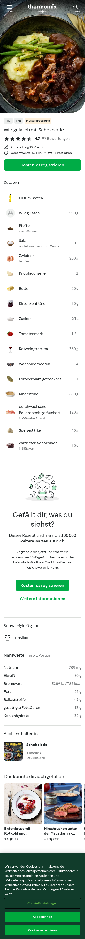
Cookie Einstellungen (42, 903)
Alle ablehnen (42, 916)
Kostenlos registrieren (42, 165)
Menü (9, 11)
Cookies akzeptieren (42, 930)
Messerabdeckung (38, 120)
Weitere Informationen (42, 598)
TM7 (8, 120)
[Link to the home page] (42, 8)
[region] (42, 896)
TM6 (19, 120)
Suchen (76, 11)
